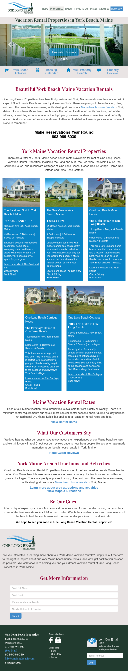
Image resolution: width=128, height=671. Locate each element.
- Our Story (55, 654)
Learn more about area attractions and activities (64, 487)
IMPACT (93, 8)
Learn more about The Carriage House (42, 379)
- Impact (54, 657)
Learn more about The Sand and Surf (21, 265)
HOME (45, 8)
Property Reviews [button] (64, 52)
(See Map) (11, 650)
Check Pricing (11, 270)
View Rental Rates (64, 422)
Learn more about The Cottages (85, 374)
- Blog (53, 650)
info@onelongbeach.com (19, 658)
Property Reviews (113, 71)
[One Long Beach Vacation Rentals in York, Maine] (21, 7)
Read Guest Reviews (64, 452)
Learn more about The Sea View (64, 270)
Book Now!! (10, 274)
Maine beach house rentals (97, 107)
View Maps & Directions (64, 490)
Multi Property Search (82, 71)
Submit (15, 616)
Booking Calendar (51, 71)
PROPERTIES (56, 8)
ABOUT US (104, 8)
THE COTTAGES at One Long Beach (83, 325)
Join (91, 662)
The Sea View (55, 221)
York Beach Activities (20, 71)
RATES (68, 8)
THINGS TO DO (81, 8)
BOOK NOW (116, 8)
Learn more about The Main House (104, 269)
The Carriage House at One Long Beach (40, 329)
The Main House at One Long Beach (104, 222)
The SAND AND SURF (18, 221)
